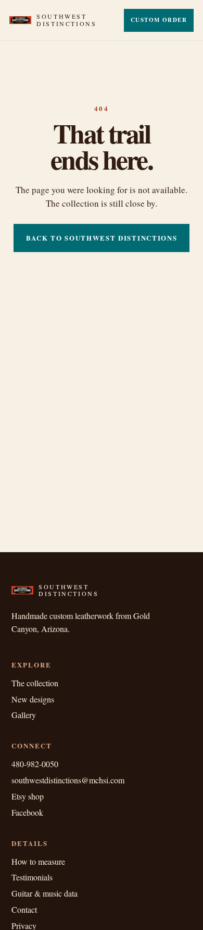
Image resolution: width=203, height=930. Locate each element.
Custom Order (159, 20)
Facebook (27, 812)
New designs (32, 699)
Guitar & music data (44, 893)
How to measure (38, 861)
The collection (34, 682)
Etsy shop (27, 796)
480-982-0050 (34, 763)
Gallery (23, 714)
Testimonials (32, 877)
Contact (24, 909)
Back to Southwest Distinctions (101, 238)
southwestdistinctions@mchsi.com (67, 779)
